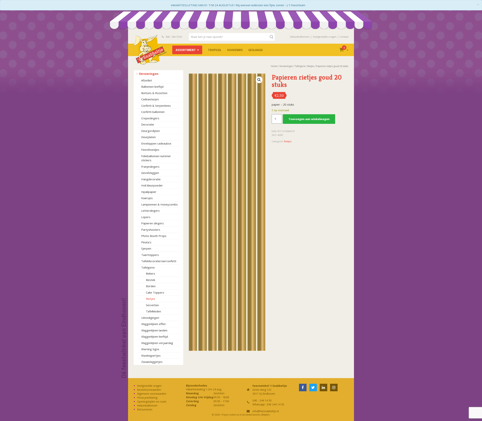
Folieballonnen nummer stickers (156, 158)
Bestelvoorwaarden (149, 389)
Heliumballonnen (300, 36)
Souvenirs (235, 50)
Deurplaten (148, 137)
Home (274, 66)
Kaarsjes (147, 198)
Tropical (214, 50)
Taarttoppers (150, 255)
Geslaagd (255, 50)
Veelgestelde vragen (324, 36)
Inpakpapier (148, 192)
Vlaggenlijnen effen (153, 324)
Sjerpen (146, 248)
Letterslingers (150, 210)
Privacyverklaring (147, 397)
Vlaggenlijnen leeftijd (154, 336)
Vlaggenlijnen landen (154, 330)
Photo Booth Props (153, 236)
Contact (344, 36)
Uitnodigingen (150, 318)
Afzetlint (146, 80)
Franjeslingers (150, 166)
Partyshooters (150, 229)
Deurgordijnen (150, 131)
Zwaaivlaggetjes (151, 362)
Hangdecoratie (151, 179)
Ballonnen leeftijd (152, 86)
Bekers (150, 273)
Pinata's (146, 242)
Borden (151, 286)
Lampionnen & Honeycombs (159, 204)
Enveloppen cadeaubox (156, 143)
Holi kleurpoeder (152, 185)
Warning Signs (150, 349)
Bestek (150, 280)
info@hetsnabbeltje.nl (265, 411)
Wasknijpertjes (151, 355)
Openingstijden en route (151, 401)
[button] (259, 79)
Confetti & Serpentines (156, 105)
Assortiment (186, 50)
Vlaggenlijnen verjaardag (157, 343)
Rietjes (150, 299)
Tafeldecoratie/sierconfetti (158, 261)
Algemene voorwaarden (151, 393)
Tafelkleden (153, 311)
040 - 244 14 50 (173, 36)
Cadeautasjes (150, 99)
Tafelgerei (148, 267)
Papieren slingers (152, 223)
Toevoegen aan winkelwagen (308, 119)
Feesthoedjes (150, 149)
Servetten (152, 305)
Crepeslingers (150, 118)
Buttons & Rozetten (154, 93)
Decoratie (147, 124)
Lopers (145, 217)
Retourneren (144, 409)
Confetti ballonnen (153, 112)
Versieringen (148, 74)
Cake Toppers (155, 292)
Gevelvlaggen (150, 173)
